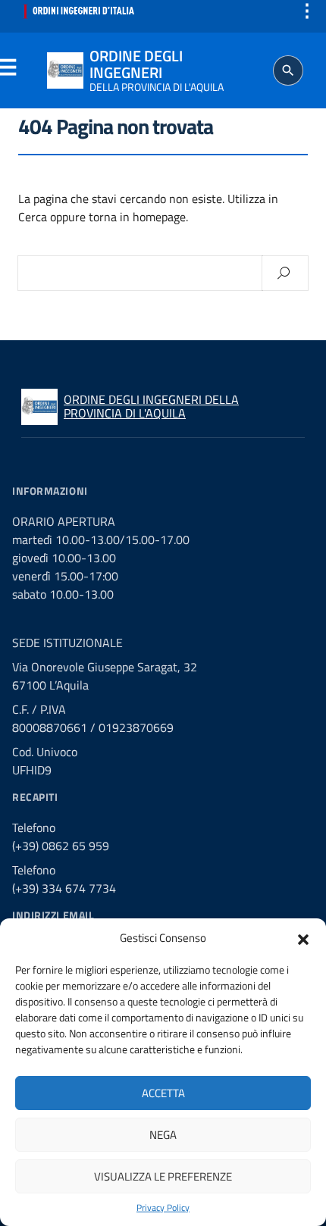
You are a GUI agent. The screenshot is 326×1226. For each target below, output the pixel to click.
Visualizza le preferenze (163, 1176)
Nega (163, 1134)
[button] (303, 938)
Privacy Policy (163, 1208)
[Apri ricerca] (288, 70)
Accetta (163, 1093)
